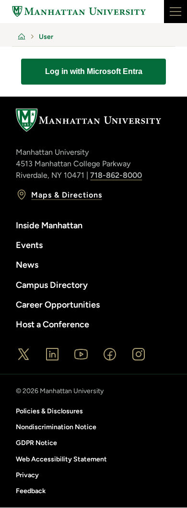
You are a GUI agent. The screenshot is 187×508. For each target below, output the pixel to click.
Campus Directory (52, 285)
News (27, 265)
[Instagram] (138, 354)
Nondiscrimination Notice (56, 427)
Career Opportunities (58, 304)
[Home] (79, 11)
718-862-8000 (116, 175)
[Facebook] (109, 354)
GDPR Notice (36, 443)
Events (29, 245)
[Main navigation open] (175, 11)
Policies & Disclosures (49, 411)
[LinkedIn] (52, 354)
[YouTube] (81, 354)
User (46, 37)
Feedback (31, 491)
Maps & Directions (66, 194)
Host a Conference (52, 324)
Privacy (27, 475)
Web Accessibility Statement (61, 459)
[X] (23, 354)
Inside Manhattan (49, 225)
